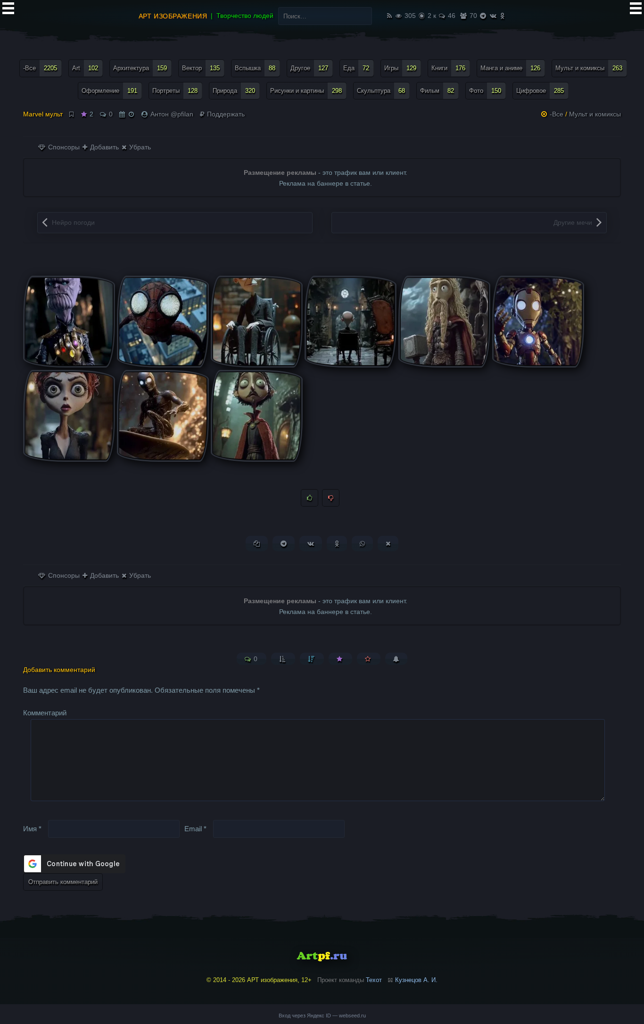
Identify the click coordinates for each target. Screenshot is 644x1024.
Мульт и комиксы (588, 68)
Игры (400, 68)
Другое (309, 68)
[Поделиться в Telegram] (284, 543)
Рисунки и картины (306, 90)
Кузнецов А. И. (416, 979)
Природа (234, 90)
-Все (40, 68)
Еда (356, 68)
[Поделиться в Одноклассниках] (337, 543)
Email (195, 828)
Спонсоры (63, 147)
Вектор (201, 68)
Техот (374, 979)
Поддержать (225, 114)
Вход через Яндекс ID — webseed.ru (322, 1015)
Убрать (139, 147)
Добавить (103, 147)
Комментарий (44, 713)
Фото (485, 90)
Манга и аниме (510, 68)
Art (85, 68)
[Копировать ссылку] (257, 543)
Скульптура (381, 90)
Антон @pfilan (171, 114)
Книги (448, 68)
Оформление (109, 90)
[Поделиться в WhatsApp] (362, 543)
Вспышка (255, 68)
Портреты (175, 90)
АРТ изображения (173, 16)
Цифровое (540, 90)
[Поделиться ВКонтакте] (310, 543)
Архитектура (140, 68)
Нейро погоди (73, 222)
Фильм (437, 90)
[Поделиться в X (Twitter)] (388, 543)
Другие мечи (572, 222)
